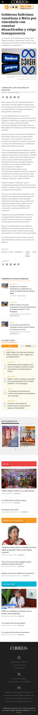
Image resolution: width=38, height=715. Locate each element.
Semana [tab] (28, 346)
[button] (19, 62)
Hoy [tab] (9, 346)
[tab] (15, 449)
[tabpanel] (10, 436)
